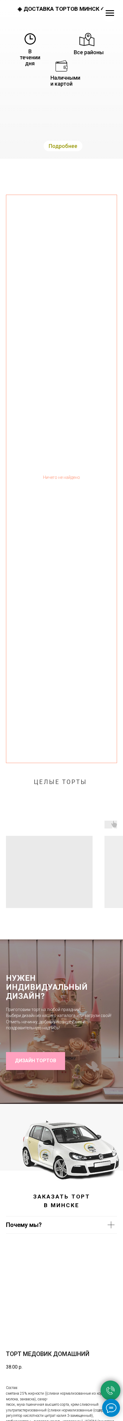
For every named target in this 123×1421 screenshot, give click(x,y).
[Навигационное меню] (110, 13)
